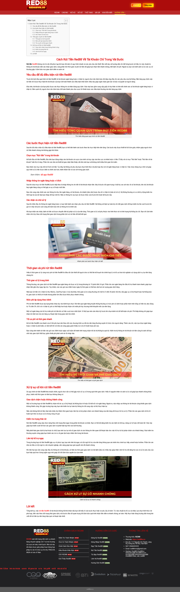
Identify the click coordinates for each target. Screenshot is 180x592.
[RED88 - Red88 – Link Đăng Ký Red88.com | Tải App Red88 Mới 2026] (36, 5)
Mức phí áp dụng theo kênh (43, 41)
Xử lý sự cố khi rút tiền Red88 (42, 45)
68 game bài (32, 569)
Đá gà (97, 13)
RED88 (57, 13)
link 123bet (4, 569)
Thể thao (89, 13)
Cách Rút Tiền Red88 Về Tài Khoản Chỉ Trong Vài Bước (48, 24)
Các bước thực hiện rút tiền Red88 (43, 28)
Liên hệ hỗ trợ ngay (41, 51)
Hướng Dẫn (119, 13)
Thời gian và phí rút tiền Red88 (42, 37)
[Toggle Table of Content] (65, 20)
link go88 (47, 569)
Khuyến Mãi (107, 13)
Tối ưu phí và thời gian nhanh (44, 43)
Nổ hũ (72, 13)
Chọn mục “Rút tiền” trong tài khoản (46, 30)
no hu (40, 569)
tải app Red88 (47, 174)
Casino (65, 13)
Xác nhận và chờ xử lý (42, 34)
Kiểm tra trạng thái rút (42, 49)
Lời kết (35, 53)
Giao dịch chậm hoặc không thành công (47, 47)
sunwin (24, 569)
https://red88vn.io (138, 539)
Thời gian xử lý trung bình (43, 39)
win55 (54, 569)
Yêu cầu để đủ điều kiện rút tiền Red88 (44, 26)
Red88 (34, 64)
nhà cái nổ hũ (62, 569)
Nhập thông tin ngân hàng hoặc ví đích (47, 32)
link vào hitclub (14, 569)
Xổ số (80, 13)
